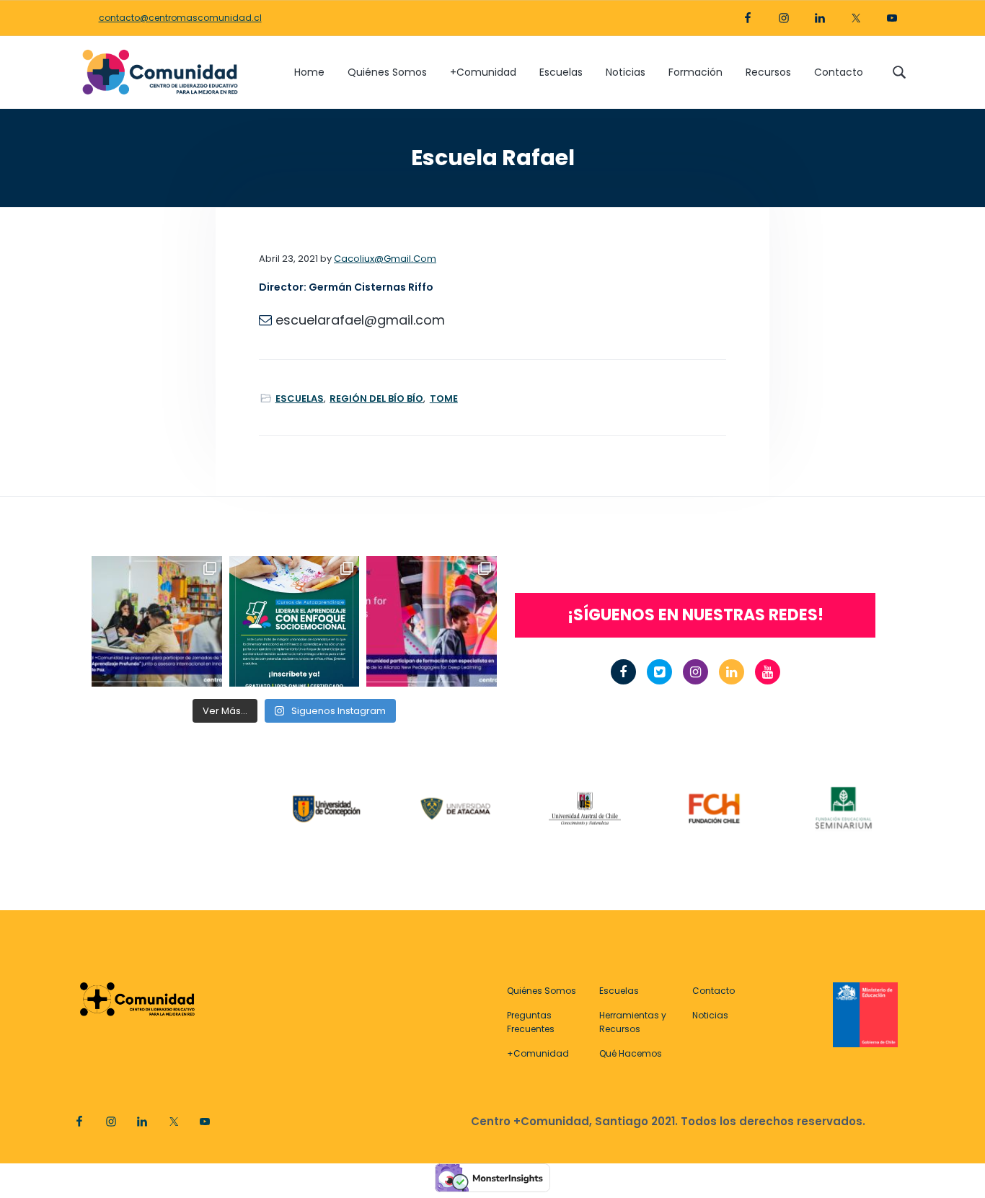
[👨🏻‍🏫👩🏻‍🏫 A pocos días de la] (431, 621)
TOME (444, 398)
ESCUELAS (299, 398)
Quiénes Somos (541, 991)
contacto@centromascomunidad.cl (180, 18)
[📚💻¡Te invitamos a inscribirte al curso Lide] (294, 621)
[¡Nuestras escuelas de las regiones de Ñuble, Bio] (157, 621)
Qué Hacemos (630, 1053)
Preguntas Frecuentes (531, 1022)
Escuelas (619, 991)
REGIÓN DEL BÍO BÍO (376, 398)
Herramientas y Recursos (632, 1022)
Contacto (713, 991)
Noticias (710, 1015)
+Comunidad (538, 1053)
